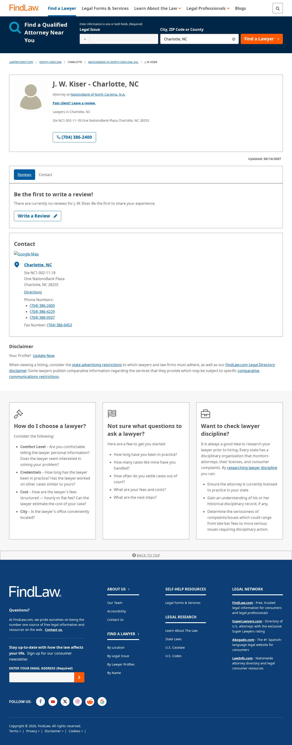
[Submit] (79, 677)
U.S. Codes (173, 656)
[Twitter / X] (65, 701)
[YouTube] (52, 701)
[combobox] (119, 39)
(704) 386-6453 (59, 325)
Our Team (114, 603)
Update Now (44, 355)
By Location (116, 647)
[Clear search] (234, 39)
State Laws (173, 639)
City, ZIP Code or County (181, 29)
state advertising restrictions (97, 364)
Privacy (32, 731)
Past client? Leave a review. (74, 103)
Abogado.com (243, 639)
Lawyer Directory (21, 62)
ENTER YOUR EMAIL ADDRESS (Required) (41, 668)
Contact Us (115, 619)
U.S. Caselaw (175, 647)
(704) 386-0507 (42, 317)
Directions (33, 292)
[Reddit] (89, 701)
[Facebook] (40, 701)
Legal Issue (90, 29)
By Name (114, 673)
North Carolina (50, 62)
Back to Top (148, 555)
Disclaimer (53, 731)
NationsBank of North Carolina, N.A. (113, 62)
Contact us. (54, 629)
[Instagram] (77, 701)
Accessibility (116, 611)
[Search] (278, 8)
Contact (45, 174)
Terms (14, 731)
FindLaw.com (242, 603)
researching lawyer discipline (252, 467)
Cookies (75, 731)
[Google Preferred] (102, 701)
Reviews (24, 174)
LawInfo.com (242, 658)
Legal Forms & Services (183, 603)
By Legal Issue (118, 656)
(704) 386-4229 (42, 311)
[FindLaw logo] (26, 8)
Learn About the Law (181, 630)
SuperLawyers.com (247, 621)
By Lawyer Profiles (121, 664)
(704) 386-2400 (42, 305)
